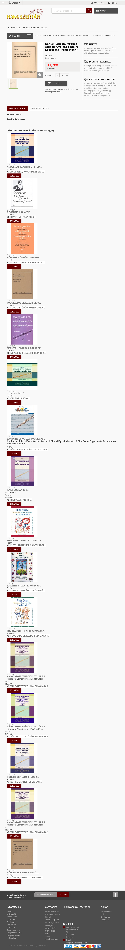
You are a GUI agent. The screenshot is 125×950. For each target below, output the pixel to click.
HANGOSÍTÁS (50, 928)
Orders (103, 914)
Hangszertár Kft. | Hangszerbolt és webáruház (14, 935)
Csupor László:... (17, 393)
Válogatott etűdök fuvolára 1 (26, 822)
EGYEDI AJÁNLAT (31, 27)
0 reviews (11, 164)
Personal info (106, 911)
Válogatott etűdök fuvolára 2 (26, 676)
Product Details (17, 108)
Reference (12, 114)
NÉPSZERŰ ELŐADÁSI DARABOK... (24, 348)
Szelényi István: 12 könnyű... (24, 585)
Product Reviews (40, 108)
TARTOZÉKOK (50, 931)
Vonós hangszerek (52, 920)
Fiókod (104, 907)
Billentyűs (49, 925)
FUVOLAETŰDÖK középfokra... (24, 302)
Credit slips (105, 917)
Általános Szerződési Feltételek (11, 924)
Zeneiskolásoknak (52, 911)
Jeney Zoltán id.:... (18, 489)
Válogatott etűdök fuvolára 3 (26, 726)
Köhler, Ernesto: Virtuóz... (23, 872)
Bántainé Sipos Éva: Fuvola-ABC (26, 438)
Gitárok (48, 917)
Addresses (105, 920)
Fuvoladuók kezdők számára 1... (26, 630)
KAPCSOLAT (99, 2)
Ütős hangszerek (52, 922)
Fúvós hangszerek (52, 914)
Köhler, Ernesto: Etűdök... (23, 776)
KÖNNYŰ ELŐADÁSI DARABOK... (24, 257)
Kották (47, 934)
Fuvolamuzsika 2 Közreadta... (25, 540)
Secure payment (13, 930)
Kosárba (58, 83)
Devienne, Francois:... (20, 212)
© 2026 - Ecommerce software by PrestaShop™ (28, 945)
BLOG (44, 27)
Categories (15, 35)
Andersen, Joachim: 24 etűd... (24, 166)
